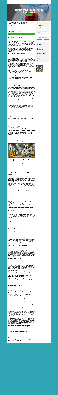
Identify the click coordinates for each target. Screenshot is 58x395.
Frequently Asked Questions (41, 58)
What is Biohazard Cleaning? (41, 44)
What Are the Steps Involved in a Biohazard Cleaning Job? (42, 57)
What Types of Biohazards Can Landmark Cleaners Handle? (42, 54)
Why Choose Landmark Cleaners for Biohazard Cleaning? (42, 52)
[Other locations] (47, 2)
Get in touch (29, 15)
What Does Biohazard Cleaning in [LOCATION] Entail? (42, 49)
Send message (43, 39)
